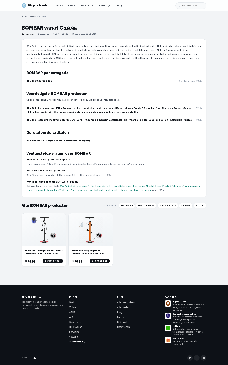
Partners (121, 317)
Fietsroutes (87, 5)
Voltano (73, 336)
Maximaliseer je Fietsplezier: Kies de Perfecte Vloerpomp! (58, 140)
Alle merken (123, 307)
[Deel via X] (190, 358)
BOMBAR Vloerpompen (39, 80)
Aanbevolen (127, 206)
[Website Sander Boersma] (34, 357)
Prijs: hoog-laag (167, 206)
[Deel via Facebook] (197, 358)
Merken (72, 5)
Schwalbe (74, 331)
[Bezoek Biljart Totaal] (168, 303)
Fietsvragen (105, 5)
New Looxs (75, 322)
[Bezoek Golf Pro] (168, 328)
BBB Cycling (75, 326)
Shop (58, 5)
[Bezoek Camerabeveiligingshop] (168, 316)
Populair (200, 206)
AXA (71, 317)
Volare (72, 307)
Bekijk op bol (53, 261)
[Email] (203, 358)
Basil (72, 302)
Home (24, 16)
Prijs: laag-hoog (146, 206)
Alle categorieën (126, 302)
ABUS (72, 312)
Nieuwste (186, 206)
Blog (119, 5)
